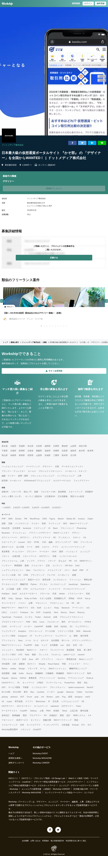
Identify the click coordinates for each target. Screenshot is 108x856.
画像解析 (39, 673)
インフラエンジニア (66, 476)
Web (35, 622)
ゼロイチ (45, 640)
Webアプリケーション (12, 645)
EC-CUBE (6, 692)
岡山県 (5, 455)
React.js (81, 612)
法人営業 (20, 547)
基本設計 (6, 715)
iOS (32, 608)
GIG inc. (48, 854)
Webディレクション (58, 668)
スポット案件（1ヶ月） (12, 496)
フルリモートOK (48, 492)
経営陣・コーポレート (11, 480)
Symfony (61, 678)
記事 (31, 603)
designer (79, 697)
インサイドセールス (68, 556)
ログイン (88, 3)
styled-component (76, 687)
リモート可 (16, 492)
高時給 (71, 598)
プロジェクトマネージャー (50, 471)
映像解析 (60, 673)
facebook (27, 528)
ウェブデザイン (82, 626)
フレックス (43, 654)
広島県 (39, 446)
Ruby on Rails (30, 598)
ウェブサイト (61, 636)
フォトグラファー (81, 480)
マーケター (44, 551)
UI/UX (79, 598)
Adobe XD (70, 519)
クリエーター (37, 565)
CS (81, 645)
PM (25, 519)
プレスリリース (57, 650)
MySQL (64, 626)
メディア (52, 561)
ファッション (75, 579)
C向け (4, 612)
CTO (25, 589)
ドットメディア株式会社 (12, 145)
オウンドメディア (63, 542)
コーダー (28, 626)
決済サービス (22, 720)
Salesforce (85, 584)
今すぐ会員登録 (55, 371)
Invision (81, 519)
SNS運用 (6, 664)
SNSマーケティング (76, 673)
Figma (52, 519)
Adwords (87, 631)
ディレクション (19, 533)
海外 (63, 622)
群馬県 (22, 455)
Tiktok (64, 711)
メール (28, 640)
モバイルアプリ (33, 725)
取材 (44, 523)
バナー (67, 570)
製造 (62, 715)
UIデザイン (25, 537)
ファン (86, 664)
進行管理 (84, 636)
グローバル (45, 593)
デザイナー (47, 466)
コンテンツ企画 (8, 575)
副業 (4, 523)
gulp (36, 697)
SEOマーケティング (63, 720)
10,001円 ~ (57, 507)
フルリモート (39, 570)
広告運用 (16, 528)
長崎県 (13, 455)
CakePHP (38, 626)
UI (49, 528)
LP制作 (40, 682)
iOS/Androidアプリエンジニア (37, 480)
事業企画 (88, 579)
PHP (4, 519)
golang (5, 697)
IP (49, 701)
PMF (81, 570)
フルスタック (53, 622)
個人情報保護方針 (57, 841)
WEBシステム (79, 715)
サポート (77, 537)
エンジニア (85, 551)
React (72, 612)
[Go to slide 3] (46, 325)
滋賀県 (47, 451)
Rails (27, 654)
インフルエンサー (39, 687)
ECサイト (31, 664)
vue (62, 645)
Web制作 (20, 650)
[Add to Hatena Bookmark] (92, 143)
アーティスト (78, 608)
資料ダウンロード (16, 763)
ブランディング (37, 575)
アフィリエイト (8, 640)
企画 (55, 617)
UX (75, 561)
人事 (79, 476)
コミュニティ (8, 650)
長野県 (30, 455)
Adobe (62, 593)
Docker (18, 519)
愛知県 (65, 446)
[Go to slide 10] (66, 325)
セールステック (41, 706)
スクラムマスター (38, 589)
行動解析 (50, 673)
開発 (76, 636)
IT (87, 570)
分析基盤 (65, 725)
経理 (70, 697)
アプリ (55, 547)
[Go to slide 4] (49, 325)
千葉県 (5, 451)
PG (45, 715)
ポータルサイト (75, 622)
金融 (14, 673)
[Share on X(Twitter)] (82, 143)
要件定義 (84, 711)
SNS (76, 542)
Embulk (75, 725)
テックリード (54, 589)
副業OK (5, 492)
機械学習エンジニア (78, 668)
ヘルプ (11, 753)
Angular (5, 678)
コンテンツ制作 (8, 636)
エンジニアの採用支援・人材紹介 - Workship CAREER (46, 789)
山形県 (73, 446)
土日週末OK (49, 496)
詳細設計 (53, 715)
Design (22, 668)
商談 (76, 720)
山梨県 (39, 455)
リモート (6, 556)
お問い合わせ (35, 841)
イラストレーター (75, 593)
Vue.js (87, 598)
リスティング (40, 528)
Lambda (40, 692)
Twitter (79, 692)
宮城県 (47, 455)
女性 (22, 725)
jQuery (14, 678)
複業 (34, 654)
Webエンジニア (86, 659)
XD (54, 537)
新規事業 (62, 492)
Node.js (89, 678)
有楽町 (56, 711)
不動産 (26, 687)
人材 (22, 561)
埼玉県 (30, 446)
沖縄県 (56, 451)
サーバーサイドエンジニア (13, 579)
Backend (65, 608)
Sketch (61, 519)
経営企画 (46, 579)
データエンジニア (9, 584)
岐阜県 (90, 451)
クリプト (29, 701)
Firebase (24, 612)
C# (67, 603)
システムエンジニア (70, 701)
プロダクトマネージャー (12, 622)
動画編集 (16, 715)
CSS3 (4, 626)
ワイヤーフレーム (54, 682)
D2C (4, 687)
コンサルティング (58, 584)
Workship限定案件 (10, 729)
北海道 (30, 451)
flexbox (50, 697)
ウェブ (44, 645)
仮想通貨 (6, 673)
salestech (54, 706)
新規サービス (34, 579)
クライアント (47, 659)
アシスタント (64, 537)
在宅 (75, 645)
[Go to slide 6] (54, 325)
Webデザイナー (9, 608)
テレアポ (51, 575)
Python (34, 584)
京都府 (13, 451)
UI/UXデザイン (8, 682)
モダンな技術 (45, 598)
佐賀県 (65, 451)
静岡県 (22, 451)
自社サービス (8, 547)
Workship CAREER (41, 763)
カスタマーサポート (28, 593)
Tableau (33, 711)
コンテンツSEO (9, 654)
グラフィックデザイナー (40, 533)
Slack (55, 528)
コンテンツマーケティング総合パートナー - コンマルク (69, 792)
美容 (79, 682)
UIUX (54, 551)
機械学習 (24, 584)
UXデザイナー (8, 706)
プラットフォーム (9, 561)
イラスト (22, 603)
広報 (57, 466)
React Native (53, 664)
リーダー (51, 692)
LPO (20, 654)
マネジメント (41, 603)
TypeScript (6, 617)
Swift (39, 608)
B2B (56, 626)
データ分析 (50, 631)
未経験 (49, 626)
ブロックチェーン (58, 687)
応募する (54, 258)
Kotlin (21, 673)
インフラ (31, 561)
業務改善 (33, 678)
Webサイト (32, 650)
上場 (41, 711)
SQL (86, 682)
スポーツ (43, 650)
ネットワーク (28, 682)
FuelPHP (28, 645)
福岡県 (47, 446)
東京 (26, 692)
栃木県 (82, 451)
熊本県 (65, 455)
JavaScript (73, 584)
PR (70, 561)
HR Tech (69, 565)
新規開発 (70, 650)
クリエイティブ (54, 570)
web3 (87, 697)
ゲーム (43, 668)
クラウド (41, 561)
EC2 (29, 542)
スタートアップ (75, 492)
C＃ (89, 715)
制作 (89, 673)
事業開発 (18, 565)
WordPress (35, 519)
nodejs (13, 668)
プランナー (32, 551)
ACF (22, 697)
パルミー (60, 659)
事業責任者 (71, 659)
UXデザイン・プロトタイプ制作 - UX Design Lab (43, 778)
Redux (4, 668)
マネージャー (8, 720)
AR (78, 603)
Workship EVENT (40, 753)
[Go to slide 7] (57, 325)
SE (83, 701)
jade (57, 697)
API (37, 659)
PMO (48, 711)
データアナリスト (9, 711)
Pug (64, 697)
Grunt (29, 697)
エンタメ (48, 608)
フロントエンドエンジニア (42, 476)
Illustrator (6, 533)
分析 (14, 664)
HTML (36, 542)
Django (18, 598)
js (70, 636)
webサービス (69, 654)
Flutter (38, 617)
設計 (68, 715)
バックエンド (71, 551)
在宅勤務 (54, 645)
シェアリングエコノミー (12, 570)
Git (84, 537)
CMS (44, 519)
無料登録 (100, 3)
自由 (37, 645)
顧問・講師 (23, 476)
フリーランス (86, 542)
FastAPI (23, 711)
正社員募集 (63, 496)
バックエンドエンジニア (12, 466)
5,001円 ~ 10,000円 (41, 507)
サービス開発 (14, 687)
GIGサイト (13, 778)
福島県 (73, 451)
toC (88, 608)
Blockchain (40, 701)
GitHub (23, 678)
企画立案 (16, 556)
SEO (65, 523)
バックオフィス (22, 523)
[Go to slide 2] (43, 325)
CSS (44, 542)
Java (31, 659)
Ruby (56, 608)
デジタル (43, 584)
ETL (83, 725)
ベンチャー (7, 565)
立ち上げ (62, 561)
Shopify (42, 664)
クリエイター (74, 664)
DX (19, 575)
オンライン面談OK (33, 496)
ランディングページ (43, 636)
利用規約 (45, 841)
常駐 (64, 664)
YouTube (89, 692)
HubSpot (5, 593)
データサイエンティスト (72, 466)
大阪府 (13, 446)
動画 (27, 565)
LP (31, 636)
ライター (35, 523)
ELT (89, 725)
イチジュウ (25, 729)
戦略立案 (47, 720)
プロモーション (57, 603)
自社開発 (55, 640)
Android (47, 617)
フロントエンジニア (10, 659)
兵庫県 (56, 446)
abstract (14, 697)
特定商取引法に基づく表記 (76, 841)
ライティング (54, 523)
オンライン (35, 720)
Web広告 (6, 528)
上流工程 (74, 711)
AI (3, 589)
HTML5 (88, 622)
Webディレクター (61, 533)
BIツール (65, 640)
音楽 (88, 593)
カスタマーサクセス (62, 480)
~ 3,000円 (6, 507)
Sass (20, 640)
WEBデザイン (86, 561)
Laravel (21, 542)
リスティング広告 (65, 631)
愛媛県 (39, 451)
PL (18, 682)
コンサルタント (60, 579)
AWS (10, 519)
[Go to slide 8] (60, 325)
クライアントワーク (41, 537)
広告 (48, 565)
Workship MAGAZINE (42, 758)
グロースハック (35, 631)
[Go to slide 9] (63, 325)
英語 (25, 715)
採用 (37, 547)
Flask (78, 706)
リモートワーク (30, 556)
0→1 (36, 640)
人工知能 (10, 589)
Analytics (22, 631)
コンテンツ (57, 565)
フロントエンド (67, 528)
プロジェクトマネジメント (71, 617)
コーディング (15, 626)
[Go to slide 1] (40, 325)
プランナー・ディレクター (13, 471)
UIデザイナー (67, 706)
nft (3, 701)
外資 (54, 593)
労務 (10, 523)
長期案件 (89, 492)
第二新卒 (88, 650)
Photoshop (81, 528)
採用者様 (76, 3)
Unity (10, 598)
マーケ (30, 547)
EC (71, 626)
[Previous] (2, 301)
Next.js (64, 612)
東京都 (5, 446)
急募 (36, 492)
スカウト (46, 547)
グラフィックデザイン (82, 640)
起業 (19, 589)
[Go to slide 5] (52, 325)
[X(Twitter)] (58, 830)
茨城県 (22, 446)
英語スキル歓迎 (77, 496)
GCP (38, 612)
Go (32, 612)
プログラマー (35, 715)
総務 (74, 575)
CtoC (77, 565)
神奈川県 (83, 446)
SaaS (14, 593)
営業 (54, 556)
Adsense (70, 692)
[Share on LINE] (102, 143)
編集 (51, 542)
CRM (25, 575)
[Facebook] (50, 830)
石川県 (73, 455)
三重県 (56, 455)
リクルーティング (9, 725)
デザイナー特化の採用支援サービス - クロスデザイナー (58, 782)
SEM (78, 631)
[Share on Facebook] (72, 143)
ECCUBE (17, 692)
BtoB (75, 570)
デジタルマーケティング (74, 589)
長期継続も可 (60, 598)
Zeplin (90, 519)
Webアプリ (23, 608)
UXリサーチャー (24, 706)
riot (42, 697)
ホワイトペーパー (9, 537)
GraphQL (47, 612)
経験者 (22, 664)
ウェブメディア (8, 631)
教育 (4, 598)
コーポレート (63, 575)
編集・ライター (8, 476)
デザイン (76, 533)
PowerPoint (69, 682)
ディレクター (18, 551)
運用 (61, 551)
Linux (42, 622)
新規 (79, 650)
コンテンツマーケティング (73, 547)
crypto (9, 701)
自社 (68, 645)
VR (72, 603)
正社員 (55, 701)
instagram (22, 636)
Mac (32, 692)
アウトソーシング (47, 678)
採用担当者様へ (15, 758)
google (60, 692)
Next (56, 612)
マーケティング (33, 466)
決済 (24, 659)
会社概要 (25, 841)
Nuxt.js (29, 673)
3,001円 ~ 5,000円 (21, 507)
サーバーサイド (8, 603)
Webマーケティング (79, 523)
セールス (32, 471)
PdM (28, 622)
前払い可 (28, 492)
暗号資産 (19, 701)
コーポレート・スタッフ (75, 471)
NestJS (90, 687)
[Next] (106, 301)
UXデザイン (44, 556)
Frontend (18, 617)
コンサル (28, 617)
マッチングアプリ (51, 725)
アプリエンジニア (76, 678)
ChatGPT (37, 729)
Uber (28, 570)
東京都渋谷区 (11, 165)
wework (81, 654)
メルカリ (14, 612)
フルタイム (56, 654)
